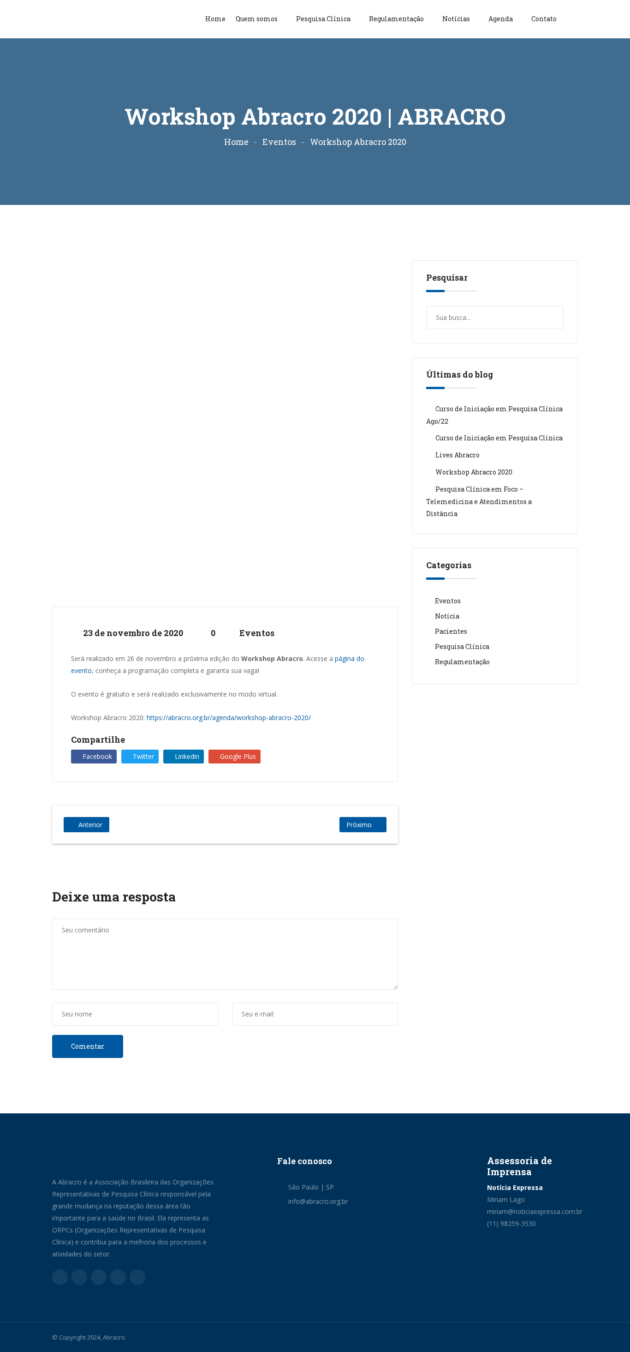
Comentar (87, 1046)
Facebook (96, 756)
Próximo (359, 824)
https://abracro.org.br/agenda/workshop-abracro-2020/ (228, 717)
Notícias (456, 18)
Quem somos (257, 18)
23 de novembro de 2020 (132, 632)
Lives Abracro (457, 455)
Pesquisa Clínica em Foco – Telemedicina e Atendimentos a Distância (479, 501)
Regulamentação (397, 18)
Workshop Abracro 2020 (473, 472)
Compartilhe (98, 739)
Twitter (142, 756)
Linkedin (186, 756)
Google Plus (237, 756)
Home (215, 18)
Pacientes (451, 631)
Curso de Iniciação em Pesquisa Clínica (499, 437)
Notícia (447, 616)
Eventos (279, 141)
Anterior (90, 824)
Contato (544, 18)
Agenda (501, 18)
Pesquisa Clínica (324, 18)
